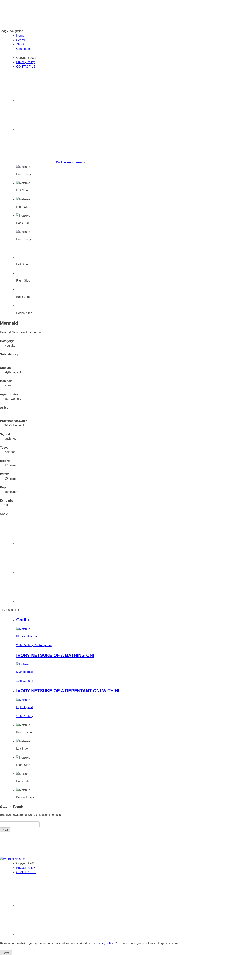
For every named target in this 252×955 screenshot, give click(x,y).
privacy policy (104, 943)
